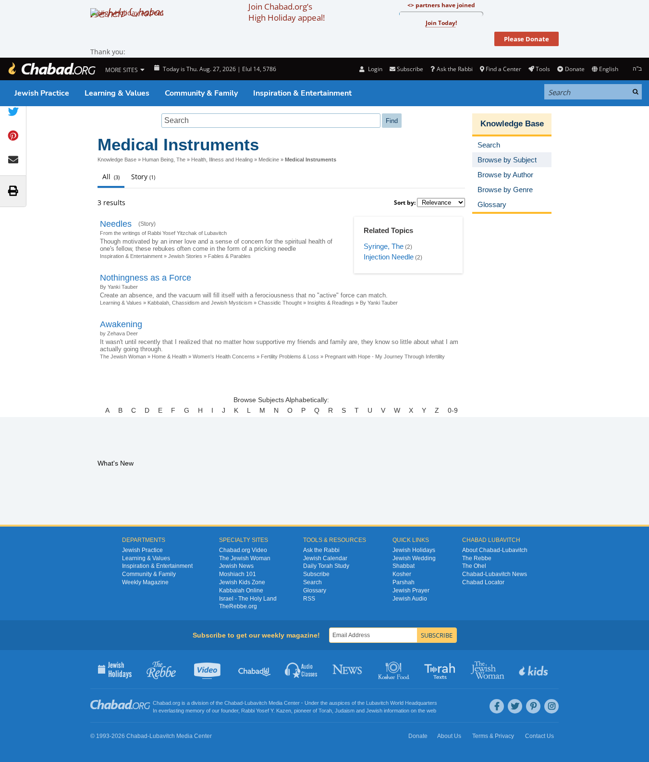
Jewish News (236, 566)
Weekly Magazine (145, 582)
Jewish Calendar (325, 558)
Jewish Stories (185, 256)
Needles (116, 224)
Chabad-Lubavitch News (494, 574)
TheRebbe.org (238, 606)
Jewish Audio (409, 598)
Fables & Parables (229, 256)
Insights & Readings (330, 303)
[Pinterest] (533, 706)
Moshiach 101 (237, 574)
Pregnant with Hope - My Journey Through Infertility (385, 356)
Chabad (233, 703)
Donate (574, 69)
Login (374, 69)
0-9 (453, 410)
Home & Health (169, 356)
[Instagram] (551, 706)
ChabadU (254, 669)
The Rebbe (476, 558)
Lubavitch (256, 703)
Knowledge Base (117, 159)
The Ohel (474, 566)
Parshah (403, 582)
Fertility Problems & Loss (290, 356)
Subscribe (316, 574)
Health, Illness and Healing (222, 159)
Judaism (345, 710)
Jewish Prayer (410, 590)
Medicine (268, 159)
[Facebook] (497, 706)
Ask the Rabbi (454, 69)
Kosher (401, 574)
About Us (449, 736)
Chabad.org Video (243, 550)
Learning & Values (117, 93)
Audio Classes (301, 669)
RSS (309, 598)
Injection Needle (389, 257)
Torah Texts (441, 669)
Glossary (314, 590)
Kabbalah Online (241, 590)
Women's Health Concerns (224, 356)
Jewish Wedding (414, 558)
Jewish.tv (208, 669)
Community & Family (201, 93)
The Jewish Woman (123, 356)
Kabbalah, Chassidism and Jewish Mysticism (199, 303)
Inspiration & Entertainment (302, 93)
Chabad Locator (483, 582)
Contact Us (539, 736)
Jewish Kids (534, 669)
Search (312, 582)
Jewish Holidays (413, 550)
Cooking (394, 669)
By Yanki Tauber (379, 303)
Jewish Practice (41, 93)
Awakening (121, 324)
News (348, 669)
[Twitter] (515, 706)
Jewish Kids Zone (242, 582)
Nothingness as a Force (145, 278)
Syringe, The (384, 246)
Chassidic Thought (280, 303)
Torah (325, 710)
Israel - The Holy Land (248, 598)
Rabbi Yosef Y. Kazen (266, 710)
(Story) (147, 224)
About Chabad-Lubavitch (494, 550)
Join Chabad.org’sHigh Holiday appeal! (286, 12)
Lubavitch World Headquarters (401, 703)
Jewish (374, 710)
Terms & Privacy (493, 736)
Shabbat (403, 566)
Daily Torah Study (326, 566)
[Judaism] (51, 69)
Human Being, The (163, 159)
